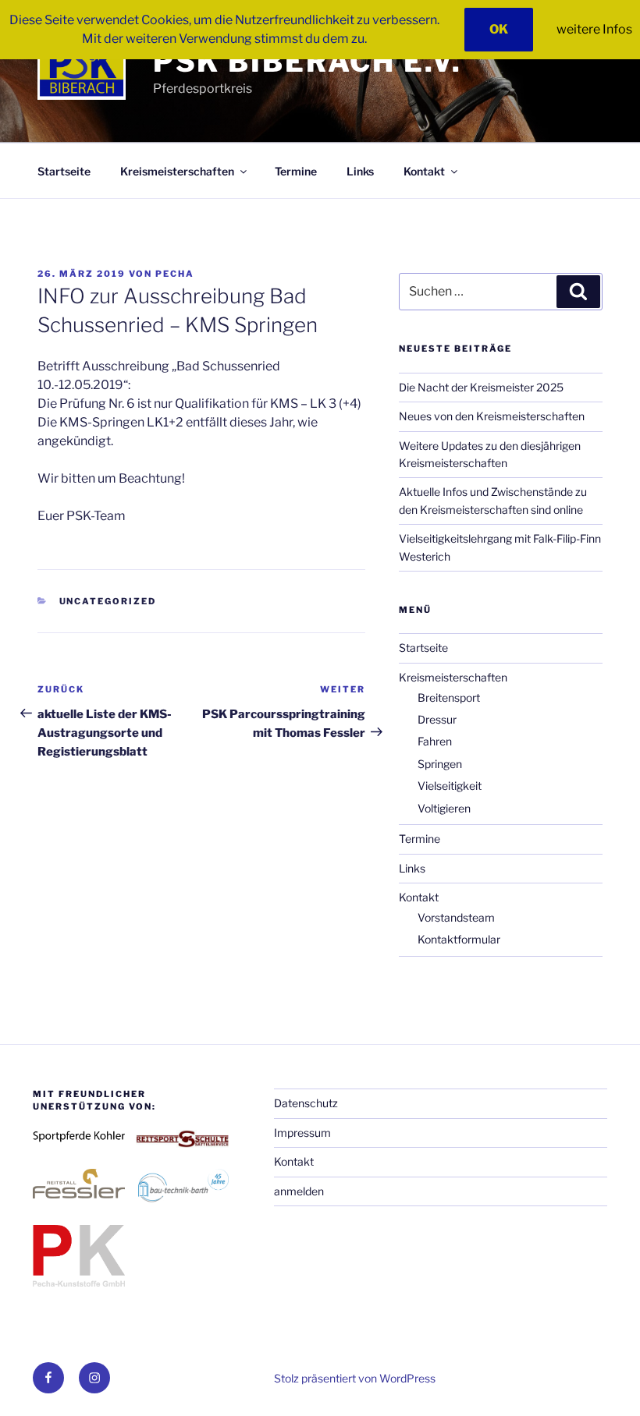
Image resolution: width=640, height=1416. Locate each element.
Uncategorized (108, 601)
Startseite (64, 171)
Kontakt (424, 171)
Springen (440, 763)
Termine (296, 171)
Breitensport (449, 697)
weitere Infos (594, 29)
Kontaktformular (459, 939)
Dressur (437, 719)
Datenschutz (306, 1103)
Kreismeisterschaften (177, 171)
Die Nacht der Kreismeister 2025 (481, 387)
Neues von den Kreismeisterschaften (492, 416)
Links (360, 171)
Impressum (302, 1132)
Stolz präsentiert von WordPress (355, 1378)
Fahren (435, 741)
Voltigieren (444, 808)
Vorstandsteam (456, 917)
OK (498, 29)
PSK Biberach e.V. (307, 61)
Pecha (174, 273)
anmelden (299, 1191)
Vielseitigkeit (450, 785)
